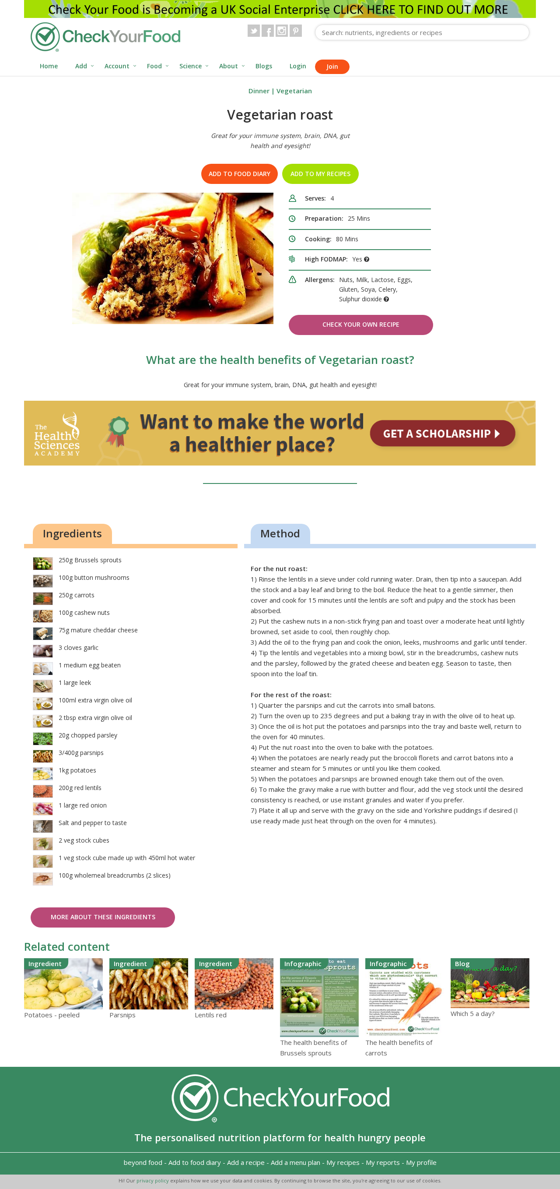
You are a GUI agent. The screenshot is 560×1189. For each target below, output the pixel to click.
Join (332, 66)
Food (154, 66)
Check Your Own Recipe (360, 324)
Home (49, 66)
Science (190, 66)
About (228, 66)
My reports (383, 1162)
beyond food (143, 1162)
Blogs (264, 66)
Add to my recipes (320, 173)
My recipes (343, 1162)
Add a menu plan (295, 1162)
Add (81, 66)
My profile (421, 1162)
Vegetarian (294, 90)
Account (117, 66)
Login (298, 66)
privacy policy (153, 1180)
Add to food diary (239, 173)
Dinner (259, 90)
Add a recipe (246, 1162)
